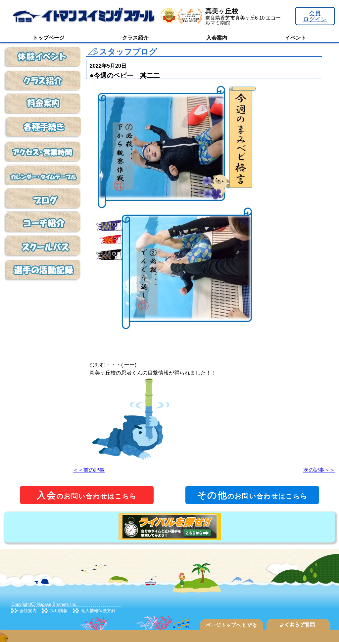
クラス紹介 (135, 37)
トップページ (49, 37)
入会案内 (216, 37)
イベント (295, 37)
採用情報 (59, 610)
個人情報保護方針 (98, 610)
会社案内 (28, 610)
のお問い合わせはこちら (87, 495)
